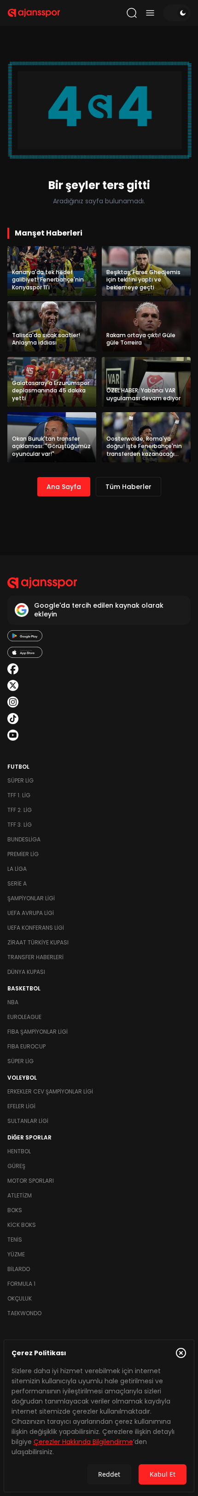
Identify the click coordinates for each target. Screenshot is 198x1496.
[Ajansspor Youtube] (12, 735)
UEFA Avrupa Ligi (30, 913)
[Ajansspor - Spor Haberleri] (33, 13)
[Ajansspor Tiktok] (12, 718)
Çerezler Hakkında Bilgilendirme (83, 1441)
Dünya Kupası (26, 972)
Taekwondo (24, 1313)
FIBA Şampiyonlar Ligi (37, 1032)
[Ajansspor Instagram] (12, 702)
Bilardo (18, 1269)
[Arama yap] (131, 12)
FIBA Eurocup (26, 1046)
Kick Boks (21, 1225)
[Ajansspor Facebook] (12, 668)
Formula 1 (21, 1284)
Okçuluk (19, 1298)
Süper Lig (20, 780)
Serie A (17, 883)
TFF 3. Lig (19, 825)
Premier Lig (23, 854)
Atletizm (19, 1195)
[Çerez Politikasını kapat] (180, 1352)
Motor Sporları (30, 1181)
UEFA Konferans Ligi (35, 928)
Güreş (16, 1166)
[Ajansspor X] (12, 685)
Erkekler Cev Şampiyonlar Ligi (50, 1091)
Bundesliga (24, 839)
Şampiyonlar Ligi (31, 898)
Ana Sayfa (64, 486)
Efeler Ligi (21, 1106)
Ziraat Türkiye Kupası (38, 942)
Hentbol (19, 1151)
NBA (12, 1002)
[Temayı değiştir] (177, 13)
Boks (14, 1210)
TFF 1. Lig (18, 795)
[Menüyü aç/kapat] (150, 12)
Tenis (14, 1239)
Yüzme (16, 1254)
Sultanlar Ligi (27, 1121)
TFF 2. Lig (19, 810)
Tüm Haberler (128, 486)
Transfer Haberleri (35, 957)
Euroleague (24, 1017)
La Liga (17, 869)
